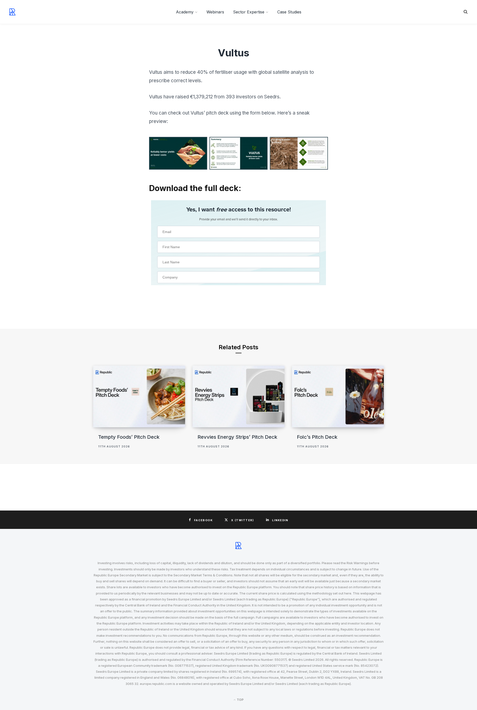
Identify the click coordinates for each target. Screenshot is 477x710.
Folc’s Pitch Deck (317, 437)
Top (239, 700)
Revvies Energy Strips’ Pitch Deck (237, 437)
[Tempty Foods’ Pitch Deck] (139, 396)
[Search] (466, 12)
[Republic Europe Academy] (12, 11)
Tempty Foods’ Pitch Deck (128, 437)
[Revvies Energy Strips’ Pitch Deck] (238, 396)
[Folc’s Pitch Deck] (338, 396)
